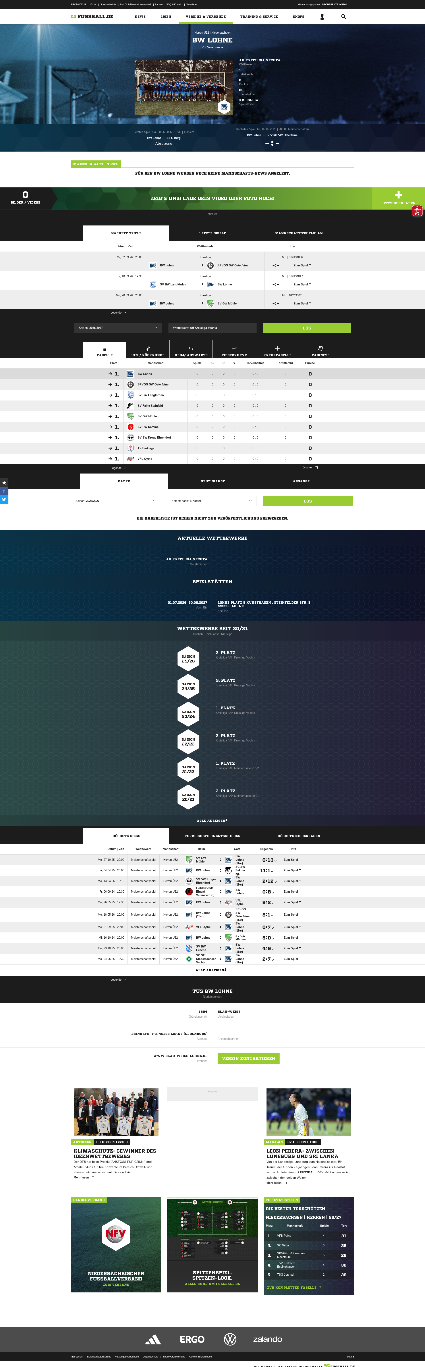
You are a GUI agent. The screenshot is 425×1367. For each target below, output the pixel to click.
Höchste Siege (126, 836)
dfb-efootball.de (108, 4)
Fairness (321, 355)
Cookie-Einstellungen (200, 1356)
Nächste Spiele (126, 233)
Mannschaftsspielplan (299, 233)
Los (307, 328)
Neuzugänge (213, 481)
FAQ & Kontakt (174, 4)
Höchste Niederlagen (299, 836)
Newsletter (191, 4)
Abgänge (301, 481)
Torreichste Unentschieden (213, 836)
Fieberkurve (234, 355)
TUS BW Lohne (212, 991)
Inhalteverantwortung (173, 1356)
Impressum (77, 1356)
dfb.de (93, 4)
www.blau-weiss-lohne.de (180, 1055)
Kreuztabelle (277, 355)
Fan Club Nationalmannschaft (135, 4)
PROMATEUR (78, 4)
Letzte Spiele (212, 233)
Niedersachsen (220, 32)
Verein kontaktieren (248, 1058)
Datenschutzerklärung (99, 1356)
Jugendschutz (150, 1356)
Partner (159, 4)
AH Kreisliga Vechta (259, 60)
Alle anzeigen (211, 820)
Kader (124, 481)
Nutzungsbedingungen (127, 1356)
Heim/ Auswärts (191, 355)
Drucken (308, 467)
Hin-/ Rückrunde (147, 355)
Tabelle (105, 355)
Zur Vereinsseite (212, 47)
